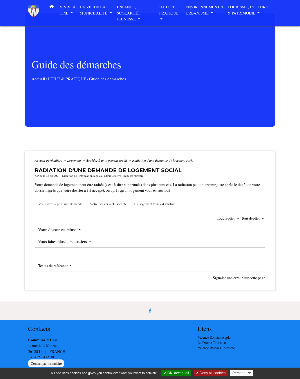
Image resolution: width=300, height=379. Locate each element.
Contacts (39, 328)
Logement (74, 160)
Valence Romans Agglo (214, 337)
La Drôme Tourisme (212, 342)
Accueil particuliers (49, 160)
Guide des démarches (107, 78)
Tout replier (228, 218)
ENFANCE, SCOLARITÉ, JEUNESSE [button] (128, 13)
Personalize (241, 373)
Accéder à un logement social (107, 160)
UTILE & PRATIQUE (67, 78)
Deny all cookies (212, 373)
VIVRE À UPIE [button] (68, 10)
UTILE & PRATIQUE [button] (169, 10)
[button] (51, 7)
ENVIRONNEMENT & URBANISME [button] (205, 10)
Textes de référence (53, 265)
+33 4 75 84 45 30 (41, 356)
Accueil (38, 79)
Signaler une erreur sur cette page (239, 277)
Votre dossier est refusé (58, 229)
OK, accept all (177, 373)
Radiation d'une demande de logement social (163, 160)
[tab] (60, 204)
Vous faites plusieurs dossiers (63, 241)
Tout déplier (253, 218)
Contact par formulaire (46, 363)
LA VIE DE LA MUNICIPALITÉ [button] (94, 10)
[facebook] (150, 311)
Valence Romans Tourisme (216, 347)
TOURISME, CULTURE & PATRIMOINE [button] (248, 10)
